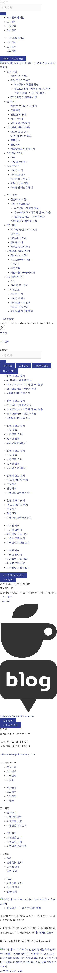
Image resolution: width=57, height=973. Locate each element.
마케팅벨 (11, 775)
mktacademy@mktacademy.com (17, 754)
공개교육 (11, 101)
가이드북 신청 (14, 821)
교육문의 (11, 26)
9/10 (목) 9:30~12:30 (11, 970)
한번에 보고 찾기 (19, 75)
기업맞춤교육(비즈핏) (18, 127)
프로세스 (15, 140)
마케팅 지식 (16, 170)
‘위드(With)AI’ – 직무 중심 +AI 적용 (32, 88)
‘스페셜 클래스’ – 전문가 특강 (29, 93)
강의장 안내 (16, 118)
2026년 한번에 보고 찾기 (23, 106)
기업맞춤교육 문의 (17, 825)
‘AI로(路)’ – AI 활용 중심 (26, 84)
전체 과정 (12, 71)
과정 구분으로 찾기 (20, 80)
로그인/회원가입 (15, 17)
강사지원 (11, 30)
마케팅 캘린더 (17, 174)
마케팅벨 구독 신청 (20, 178)
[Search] (3, 13)
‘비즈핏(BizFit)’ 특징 (20, 135)
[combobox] (20, 7)
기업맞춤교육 (14, 816)
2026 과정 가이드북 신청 (23, 97)
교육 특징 (15, 110)
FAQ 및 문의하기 (19, 161)
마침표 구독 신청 (19, 183)
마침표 (10, 779)
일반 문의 (12, 871)
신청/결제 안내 (18, 114)
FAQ (9, 858)
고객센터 (11, 21)
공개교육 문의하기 (20, 123)
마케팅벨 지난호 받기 (21, 187)
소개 (12, 157)
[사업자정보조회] (45, 932)
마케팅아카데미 (15, 153)
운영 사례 (15, 144)
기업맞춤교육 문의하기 (22, 148)
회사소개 (11, 767)
